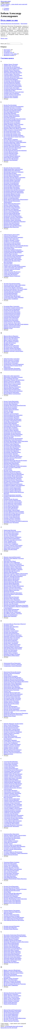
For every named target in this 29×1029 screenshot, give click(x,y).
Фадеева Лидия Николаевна (11, 886)
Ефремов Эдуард (8, 328)
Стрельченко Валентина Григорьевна (13, 815)
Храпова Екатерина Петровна (12, 916)
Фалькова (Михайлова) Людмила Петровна (15, 889)
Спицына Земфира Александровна (13, 808)
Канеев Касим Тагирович (10, 406)
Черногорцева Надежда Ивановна (13, 955)
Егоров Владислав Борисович (11, 310)
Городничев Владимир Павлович (12, 256)
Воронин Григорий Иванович (12, 223)
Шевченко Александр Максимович (13, 971)
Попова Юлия (7, 705)
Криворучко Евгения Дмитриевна (13, 479)
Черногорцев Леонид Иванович (12, 951)
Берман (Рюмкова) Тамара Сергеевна (13, 124)
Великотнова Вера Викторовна (12, 195)
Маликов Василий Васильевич (12, 570)
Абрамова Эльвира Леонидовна (12, 71)
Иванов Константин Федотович (12, 382)
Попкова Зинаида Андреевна (11, 702)
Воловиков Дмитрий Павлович (12, 218)
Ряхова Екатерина (8, 754)
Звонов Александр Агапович (11, 360)
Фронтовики (24, 23)
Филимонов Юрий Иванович (11, 894)
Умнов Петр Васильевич (10, 863)
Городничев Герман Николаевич (12, 258)
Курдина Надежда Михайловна (12, 514)
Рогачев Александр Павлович (11, 726)
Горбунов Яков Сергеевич (10, 254)
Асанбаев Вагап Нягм (9, 90)
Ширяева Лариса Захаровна (11, 978)
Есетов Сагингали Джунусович (12, 322)
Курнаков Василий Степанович (12, 519)
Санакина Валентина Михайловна (13, 783)
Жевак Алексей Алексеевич (11, 340)
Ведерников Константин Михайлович (14, 192)
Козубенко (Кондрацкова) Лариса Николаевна (16, 441)
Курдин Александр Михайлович (12, 500)
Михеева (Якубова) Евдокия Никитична (14, 602)
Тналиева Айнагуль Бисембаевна (12, 845)
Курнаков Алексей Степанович (12, 518)
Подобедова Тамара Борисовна (12, 696)
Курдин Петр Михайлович (11, 508)
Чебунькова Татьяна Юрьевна (11, 937)
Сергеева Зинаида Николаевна (12, 798)
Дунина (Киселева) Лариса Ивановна (14, 297)
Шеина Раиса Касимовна (10, 974)
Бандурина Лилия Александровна (13, 109)
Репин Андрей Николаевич (11, 725)
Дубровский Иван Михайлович (12, 296)
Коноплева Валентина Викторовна (13, 456)
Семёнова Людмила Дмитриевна (12, 793)
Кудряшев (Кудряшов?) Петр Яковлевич (14, 485)
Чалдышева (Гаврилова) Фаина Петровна (15, 935)
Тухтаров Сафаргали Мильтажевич (13, 852)
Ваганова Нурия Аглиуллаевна (12, 167)
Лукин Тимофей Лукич (10, 541)
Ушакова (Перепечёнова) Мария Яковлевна (15, 878)
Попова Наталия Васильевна (11, 703)
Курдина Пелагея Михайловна (12, 515)
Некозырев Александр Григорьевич (13, 636)
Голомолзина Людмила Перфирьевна (13, 251)
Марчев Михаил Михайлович (11, 579)
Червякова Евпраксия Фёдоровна (12, 940)
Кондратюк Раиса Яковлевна (11, 448)
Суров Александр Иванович (11, 819)
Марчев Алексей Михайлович (12, 577)
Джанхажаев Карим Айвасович (12, 286)
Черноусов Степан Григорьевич (12, 957)
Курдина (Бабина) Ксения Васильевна (14, 511)
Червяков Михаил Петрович (11, 939)
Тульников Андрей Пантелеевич (12, 847)
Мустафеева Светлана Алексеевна (13, 613)
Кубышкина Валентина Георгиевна (13, 484)
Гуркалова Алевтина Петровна (12, 269)
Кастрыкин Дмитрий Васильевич (12, 420)
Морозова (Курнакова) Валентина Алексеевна (16, 605)
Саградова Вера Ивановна (11, 761)
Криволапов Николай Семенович (12, 478)
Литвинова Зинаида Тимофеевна (12, 537)
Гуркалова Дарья (8, 270)
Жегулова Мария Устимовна (11, 341)
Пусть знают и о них (9, 20)
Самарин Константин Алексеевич (13, 778)
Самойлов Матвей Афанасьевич (12, 782)
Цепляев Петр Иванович (10, 927)
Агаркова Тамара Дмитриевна (12, 74)
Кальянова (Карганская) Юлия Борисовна (15, 405)
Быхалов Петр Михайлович (11, 158)
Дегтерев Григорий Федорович (12, 283)
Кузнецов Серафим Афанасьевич (12, 490)
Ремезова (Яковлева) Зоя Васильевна (13, 723)
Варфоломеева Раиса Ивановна (12, 170)
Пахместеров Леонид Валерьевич (12, 683)
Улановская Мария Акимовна (11, 862)
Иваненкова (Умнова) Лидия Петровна (14, 380)
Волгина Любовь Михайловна (12, 214)
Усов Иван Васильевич (10, 876)
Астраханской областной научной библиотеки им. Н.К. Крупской (12, 1027)
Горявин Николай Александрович (13, 259)
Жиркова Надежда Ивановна (11, 345)
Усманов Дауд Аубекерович (11, 866)
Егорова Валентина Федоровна (12, 313)
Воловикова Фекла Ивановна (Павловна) (15, 221)
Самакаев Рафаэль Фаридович (12, 772)
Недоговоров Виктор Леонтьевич (12, 635)
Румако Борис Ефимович (10, 740)
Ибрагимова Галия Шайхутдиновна (13, 377)
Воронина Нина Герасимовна (11, 224)
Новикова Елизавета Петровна (12, 654)
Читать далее (4, 38)
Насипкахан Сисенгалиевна (11, 630)
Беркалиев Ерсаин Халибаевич (12, 123)
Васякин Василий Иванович (11, 184)
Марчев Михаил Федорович (11, 580)
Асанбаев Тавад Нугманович (11, 93)
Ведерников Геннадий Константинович (14, 189)
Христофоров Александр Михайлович (14, 917)
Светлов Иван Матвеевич (10, 790)
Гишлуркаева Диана (9, 248)
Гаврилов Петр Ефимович (11, 236)
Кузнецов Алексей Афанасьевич (12, 488)
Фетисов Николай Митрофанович (13, 893)
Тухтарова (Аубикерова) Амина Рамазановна (16, 853)
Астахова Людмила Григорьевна (12, 94)
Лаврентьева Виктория (10, 530)
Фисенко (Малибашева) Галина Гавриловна (15, 898)
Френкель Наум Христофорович (12, 903)
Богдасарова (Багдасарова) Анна (12, 134)
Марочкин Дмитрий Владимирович (13, 576)
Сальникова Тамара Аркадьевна (12, 771)
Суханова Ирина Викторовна (11, 822)
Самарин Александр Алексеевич (12, 775)
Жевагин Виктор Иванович (11, 336)
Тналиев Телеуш (8, 843)
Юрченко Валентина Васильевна (12, 992)
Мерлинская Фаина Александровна (13, 594)
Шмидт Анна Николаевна (10, 979)
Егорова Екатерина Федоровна (12, 314)
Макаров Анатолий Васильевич (12, 557)
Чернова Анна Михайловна (11, 946)
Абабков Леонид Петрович (11, 64)
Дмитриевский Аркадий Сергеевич (13, 290)
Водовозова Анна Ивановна (11, 209)
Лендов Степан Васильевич (11, 534)
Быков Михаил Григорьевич (11, 157)
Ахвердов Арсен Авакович (11, 97)
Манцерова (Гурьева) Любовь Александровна (16, 573)
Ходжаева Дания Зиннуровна (11, 914)
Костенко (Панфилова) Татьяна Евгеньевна (15, 466)
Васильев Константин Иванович (12, 174)
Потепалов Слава (8, 712)
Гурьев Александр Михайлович (12, 271)
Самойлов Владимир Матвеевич (12, 781)
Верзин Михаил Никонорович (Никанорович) (16, 199)
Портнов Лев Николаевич (10, 706)
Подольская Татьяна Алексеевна (12, 698)
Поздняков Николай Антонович (12, 699)
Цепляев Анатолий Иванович (11, 926)
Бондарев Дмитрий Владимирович (13, 141)
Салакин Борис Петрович (10, 764)
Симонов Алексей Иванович (11, 800)
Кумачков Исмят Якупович (11, 499)
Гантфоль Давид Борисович (11, 238)
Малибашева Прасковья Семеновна (13, 569)
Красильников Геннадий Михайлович (14, 474)
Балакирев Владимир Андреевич (12, 107)
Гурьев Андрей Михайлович (11, 273)
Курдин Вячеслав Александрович (12, 503)
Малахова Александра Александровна (14, 565)
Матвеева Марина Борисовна (11, 590)
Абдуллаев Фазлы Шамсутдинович (13, 68)
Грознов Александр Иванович (12, 265)
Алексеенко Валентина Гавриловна (13, 78)
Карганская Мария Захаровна (11, 416)
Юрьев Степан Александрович (12, 998)
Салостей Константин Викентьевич (13, 769)
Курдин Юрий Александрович (12, 510)
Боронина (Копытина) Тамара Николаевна (15, 142)
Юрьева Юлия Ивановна (10, 1004)
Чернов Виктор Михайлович (11, 943)
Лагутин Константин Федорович (12, 531)
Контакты (6, 9)
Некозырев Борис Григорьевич (12, 637)
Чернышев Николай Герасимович (12, 958)
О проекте (6, 8)
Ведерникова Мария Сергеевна (12, 194)
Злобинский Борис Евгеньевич (12, 368)
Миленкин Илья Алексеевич (11, 598)
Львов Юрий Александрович (11, 548)
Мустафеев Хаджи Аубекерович (12, 612)
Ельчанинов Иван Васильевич (12, 316)
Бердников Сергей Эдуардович (12, 121)
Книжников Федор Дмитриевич (12, 431)
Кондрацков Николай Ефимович (12, 449)
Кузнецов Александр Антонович (12, 486)
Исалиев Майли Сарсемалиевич (12, 393)
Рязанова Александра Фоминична (13, 752)
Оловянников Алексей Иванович (12, 666)
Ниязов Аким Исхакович (10, 651)
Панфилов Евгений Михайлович (12, 677)
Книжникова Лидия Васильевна (12, 433)
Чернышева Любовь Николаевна (12, 959)
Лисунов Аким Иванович (10, 535)
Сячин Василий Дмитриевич (11, 826)
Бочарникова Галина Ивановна (12, 145)
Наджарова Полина (9, 628)
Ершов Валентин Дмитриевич (12, 321)
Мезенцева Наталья (9, 591)
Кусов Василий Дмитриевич (11, 522)
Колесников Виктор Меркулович (12, 442)
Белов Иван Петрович (9, 117)
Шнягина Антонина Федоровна (12, 981)
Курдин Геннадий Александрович (13, 504)
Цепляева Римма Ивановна (11, 929)
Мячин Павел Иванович (10, 616)
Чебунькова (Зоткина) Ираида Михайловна (15, 936)
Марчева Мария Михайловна (11, 583)
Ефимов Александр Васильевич (12, 325)
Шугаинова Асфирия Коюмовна (12, 982)
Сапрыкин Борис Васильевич (11, 786)
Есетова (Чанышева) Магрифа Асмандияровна (16, 324)
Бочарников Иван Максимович (12, 143)
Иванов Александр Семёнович (12, 381)
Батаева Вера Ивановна (10, 113)
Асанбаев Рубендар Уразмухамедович (14, 92)
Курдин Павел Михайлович (11, 507)
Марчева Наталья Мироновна (11, 584)
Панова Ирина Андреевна (11, 676)
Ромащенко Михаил (9, 734)
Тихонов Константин (9, 839)
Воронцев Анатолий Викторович (12, 225)
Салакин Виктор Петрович (11, 765)
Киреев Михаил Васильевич (11, 422)
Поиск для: (3, 43)
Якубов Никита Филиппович (11, 1012)
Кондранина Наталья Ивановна (12, 445)
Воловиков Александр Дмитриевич (13, 217)
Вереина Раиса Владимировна (12, 196)
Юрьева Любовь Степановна (11, 1001)
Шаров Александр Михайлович (12, 970)
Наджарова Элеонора (9, 629)
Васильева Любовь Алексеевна (12, 180)
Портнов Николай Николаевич (12, 707)
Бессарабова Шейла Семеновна (12, 125)
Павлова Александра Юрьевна (12, 673)
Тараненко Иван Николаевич (11, 834)
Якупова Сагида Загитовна (11, 1019)
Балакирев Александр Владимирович (14, 106)
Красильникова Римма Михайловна (13, 477)
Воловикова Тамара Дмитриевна (12, 220)
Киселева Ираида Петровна (11, 428)
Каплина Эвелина (8, 411)
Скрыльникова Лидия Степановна (13, 804)
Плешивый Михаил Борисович (12, 692)
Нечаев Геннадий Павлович (11, 641)
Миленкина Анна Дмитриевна (12, 599)
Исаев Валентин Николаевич (11, 392)
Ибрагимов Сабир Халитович (11, 375)
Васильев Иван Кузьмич (10, 173)
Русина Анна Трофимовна (11, 743)
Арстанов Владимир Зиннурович (12, 85)
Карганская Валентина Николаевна (13, 415)
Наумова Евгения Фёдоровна (11, 633)
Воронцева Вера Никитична (11, 227)
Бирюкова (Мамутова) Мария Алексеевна (15, 128)
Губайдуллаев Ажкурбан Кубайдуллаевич (15, 266)
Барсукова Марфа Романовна (11, 112)
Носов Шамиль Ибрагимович (11, 655)
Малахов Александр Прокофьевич (13, 564)
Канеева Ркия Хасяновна (10, 408)
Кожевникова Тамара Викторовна (13, 439)
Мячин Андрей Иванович (10, 615)
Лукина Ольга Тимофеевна (11, 544)
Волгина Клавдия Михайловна (12, 213)
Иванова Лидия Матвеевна (11, 385)
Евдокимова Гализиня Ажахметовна (13, 307)
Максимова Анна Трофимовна (12, 562)
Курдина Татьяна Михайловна (12, 517)
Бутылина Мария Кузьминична (12, 156)
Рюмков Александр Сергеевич (12, 745)
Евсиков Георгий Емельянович (12, 309)
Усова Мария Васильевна (10, 877)
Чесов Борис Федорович (10, 961)
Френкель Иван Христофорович (12, 901)
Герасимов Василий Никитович (12, 244)
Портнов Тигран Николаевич (11, 709)
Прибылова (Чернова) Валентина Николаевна (16, 713)
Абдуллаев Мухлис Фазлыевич (12, 67)
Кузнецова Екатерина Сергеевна (12, 495)
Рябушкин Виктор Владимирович (12, 749)
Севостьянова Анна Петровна (12, 792)
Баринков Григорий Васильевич (12, 110)
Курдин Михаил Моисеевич (11, 506)
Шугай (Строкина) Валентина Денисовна (15, 984)
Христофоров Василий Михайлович (13, 918)
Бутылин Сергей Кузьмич (10, 154)
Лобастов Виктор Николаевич (12, 538)
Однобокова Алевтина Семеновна (13, 664)
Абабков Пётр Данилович (10, 65)
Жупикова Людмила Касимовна (12, 348)
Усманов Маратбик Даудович (11, 867)
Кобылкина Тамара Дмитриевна (12, 435)
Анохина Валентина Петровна (12, 82)
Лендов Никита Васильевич (11, 533)
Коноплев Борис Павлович (11, 453)
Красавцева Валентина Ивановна (12, 473)
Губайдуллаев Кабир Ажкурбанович (13, 267)
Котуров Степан (8, 470)
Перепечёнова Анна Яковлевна (12, 687)
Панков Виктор (8, 674)
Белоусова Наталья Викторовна (12, 120)
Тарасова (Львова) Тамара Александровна (15, 835)
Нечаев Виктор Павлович (10, 640)
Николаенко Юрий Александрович (13, 647)
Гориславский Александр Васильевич (14, 255)
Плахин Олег (7, 691)
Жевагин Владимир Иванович (12, 337)
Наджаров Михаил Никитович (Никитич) (15, 624)
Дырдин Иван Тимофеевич (11, 298)
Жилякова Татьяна (8, 344)
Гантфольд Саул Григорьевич (11, 241)
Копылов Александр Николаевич (12, 457)
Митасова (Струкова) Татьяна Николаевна (15, 601)
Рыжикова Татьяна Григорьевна (12, 744)
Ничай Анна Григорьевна (10, 650)
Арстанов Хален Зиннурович (11, 87)
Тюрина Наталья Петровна (11, 854)
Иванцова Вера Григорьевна (11, 388)
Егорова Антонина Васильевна (12, 311)
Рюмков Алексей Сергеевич (11, 747)
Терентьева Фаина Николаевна (12, 836)
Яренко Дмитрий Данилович (11, 1021)
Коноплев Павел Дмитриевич (11, 455)
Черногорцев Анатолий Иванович (13, 948)
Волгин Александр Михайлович (12, 210)
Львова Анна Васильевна (10, 549)
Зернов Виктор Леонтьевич (11, 363)
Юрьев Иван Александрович (11, 997)
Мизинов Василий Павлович (11, 597)
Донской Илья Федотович (10, 294)
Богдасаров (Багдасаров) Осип (12, 131)
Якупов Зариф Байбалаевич (11, 1014)
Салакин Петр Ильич (9, 767)
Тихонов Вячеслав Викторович (12, 838)
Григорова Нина (8, 263)
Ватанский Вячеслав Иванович (12, 185)
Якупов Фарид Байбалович (11, 1015)
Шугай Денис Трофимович (11, 985)
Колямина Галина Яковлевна (11, 444)
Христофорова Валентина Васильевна (14, 920)
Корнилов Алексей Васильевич (12, 462)
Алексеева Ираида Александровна (13, 75)
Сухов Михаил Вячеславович (11, 823)
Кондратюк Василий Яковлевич (12, 446)
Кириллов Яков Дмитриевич (11, 424)
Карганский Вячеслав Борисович (12, 419)
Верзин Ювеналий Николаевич (12, 203)
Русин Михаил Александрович (12, 741)
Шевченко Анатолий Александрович (13, 973)
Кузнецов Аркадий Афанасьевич (12, 489)
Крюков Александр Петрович (11, 482)
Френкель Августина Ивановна (12, 900)
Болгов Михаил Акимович (11, 139)
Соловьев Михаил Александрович (13, 805)
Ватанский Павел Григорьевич (12, 188)
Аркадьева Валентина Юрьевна (12, 83)
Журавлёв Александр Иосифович (12, 349)
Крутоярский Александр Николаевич (13, 481)
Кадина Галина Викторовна (11, 401)
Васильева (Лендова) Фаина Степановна (14, 177)
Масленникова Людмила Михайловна (14, 586)
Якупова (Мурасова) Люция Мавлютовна (15, 1018)
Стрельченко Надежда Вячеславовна (13, 818)
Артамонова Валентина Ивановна (13, 89)
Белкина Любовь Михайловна (12, 116)
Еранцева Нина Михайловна (11, 317)
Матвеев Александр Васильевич (12, 587)
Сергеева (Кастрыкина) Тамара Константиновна (12, 796)
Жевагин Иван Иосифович (11, 338)
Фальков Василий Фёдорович (11, 887)
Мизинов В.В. (7, 595)
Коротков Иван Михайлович (11, 463)
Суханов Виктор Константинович (13, 820)
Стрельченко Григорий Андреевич (13, 816)
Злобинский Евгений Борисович (12, 369)
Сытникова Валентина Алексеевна (13, 825)
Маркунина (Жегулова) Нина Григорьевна (15, 575)
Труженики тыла (8, 52)
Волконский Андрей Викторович (12, 216)
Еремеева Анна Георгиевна (11, 318)
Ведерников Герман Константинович (13, 191)
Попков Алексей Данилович (11, 701)
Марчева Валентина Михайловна (12, 581)
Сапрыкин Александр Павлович (12, 785)
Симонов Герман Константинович (13, 801)
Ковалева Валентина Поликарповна (10, 23)
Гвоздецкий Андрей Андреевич (12, 243)
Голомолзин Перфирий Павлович (12, 249)
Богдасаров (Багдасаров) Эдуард (12, 132)
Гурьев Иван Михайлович (10, 274)
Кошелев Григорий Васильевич (12, 471)
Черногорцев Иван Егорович (11, 950)
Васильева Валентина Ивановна (12, 178)
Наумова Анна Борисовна (10, 632)
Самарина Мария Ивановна (11, 779)
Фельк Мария (7, 892)
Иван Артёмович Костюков (11, 378)
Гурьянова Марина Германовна (12, 276)
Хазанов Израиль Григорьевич (12, 910)
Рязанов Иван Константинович (12, 751)
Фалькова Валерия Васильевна (12, 890)
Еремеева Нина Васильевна (11, 320)
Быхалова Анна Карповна (10, 160)
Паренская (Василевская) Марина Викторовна (16, 681)
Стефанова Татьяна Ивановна (11, 812)
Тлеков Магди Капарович (10, 842)
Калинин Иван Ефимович (10, 404)
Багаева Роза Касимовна (10, 105)
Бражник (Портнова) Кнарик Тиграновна (15, 146)
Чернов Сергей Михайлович (11, 944)
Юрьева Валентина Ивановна (11, 999)
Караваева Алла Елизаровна (11, 413)
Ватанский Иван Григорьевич (12, 187)
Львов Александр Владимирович (12, 546)
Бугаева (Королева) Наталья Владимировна (15, 150)
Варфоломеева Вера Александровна (13, 169)
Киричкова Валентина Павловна (12, 426)
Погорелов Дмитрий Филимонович (13, 694)
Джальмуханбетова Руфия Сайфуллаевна (14, 285)
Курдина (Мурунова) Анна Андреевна (14, 513)
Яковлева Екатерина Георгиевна (12, 1011)
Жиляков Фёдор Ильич (10, 343)
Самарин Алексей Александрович (13, 776)
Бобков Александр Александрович (13, 129)
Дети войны (7, 51)
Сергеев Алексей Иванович (11, 794)
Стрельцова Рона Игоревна (11, 814)
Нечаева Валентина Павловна (12, 646)
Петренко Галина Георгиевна (11, 690)
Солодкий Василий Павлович (12, 807)
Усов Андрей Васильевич (10, 871)
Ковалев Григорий (8, 437)
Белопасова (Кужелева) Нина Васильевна (15, 118)
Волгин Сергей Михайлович (11, 212)
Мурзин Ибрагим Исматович (11, 609)
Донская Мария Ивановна (10, 293)
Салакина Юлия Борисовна (11, 768)
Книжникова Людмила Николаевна (13, 434)
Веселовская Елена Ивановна (11, 206)
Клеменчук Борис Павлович (11, 430)
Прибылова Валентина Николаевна (13, 714)
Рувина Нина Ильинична (10, 736)
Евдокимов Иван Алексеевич (11, 306)
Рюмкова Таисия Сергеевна (11, 748)
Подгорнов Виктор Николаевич (12, 695)
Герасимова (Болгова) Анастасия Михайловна (16, 245)
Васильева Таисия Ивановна (11, 183)
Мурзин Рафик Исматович (11, 610)
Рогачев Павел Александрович (12, 729)
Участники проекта (7, 58)
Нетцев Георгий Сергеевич (11, 639)
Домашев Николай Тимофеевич (12, 291)
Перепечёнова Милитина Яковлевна (13, 688)
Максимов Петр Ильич (10, 561)
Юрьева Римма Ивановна (10, 1002)
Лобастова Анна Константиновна (12, 539)
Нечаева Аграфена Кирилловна (12, 644)
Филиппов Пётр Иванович (11, 896)
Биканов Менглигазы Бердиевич (12, 127)
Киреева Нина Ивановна (10, 423)
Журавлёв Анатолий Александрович (13, 351)
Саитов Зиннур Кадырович (11, 763)
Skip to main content (6, 1)
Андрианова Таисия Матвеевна (12, 81)
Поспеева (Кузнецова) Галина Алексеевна (15, 710)
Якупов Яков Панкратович (11, 1016)
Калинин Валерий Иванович (11, 402)
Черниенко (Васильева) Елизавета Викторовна (16, 941)
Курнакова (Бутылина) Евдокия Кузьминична (16, 521)
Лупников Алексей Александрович (13, 545)
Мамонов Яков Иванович (10, 572)
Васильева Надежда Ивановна (12, 181)
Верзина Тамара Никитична (11, 205)
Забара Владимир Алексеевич (11, 358)
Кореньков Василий (9, 459)
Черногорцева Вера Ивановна (12, 954)
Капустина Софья (8, 412)
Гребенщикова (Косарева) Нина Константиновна (12, 261)
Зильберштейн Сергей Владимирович (14, 364)
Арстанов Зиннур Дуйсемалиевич (13, 86)
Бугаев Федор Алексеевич (11, 149)
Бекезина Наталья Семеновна (11, 114)
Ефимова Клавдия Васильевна (12, 327)
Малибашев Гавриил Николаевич (12, 566)
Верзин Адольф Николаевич (11, 198)
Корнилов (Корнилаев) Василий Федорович (15, 460)
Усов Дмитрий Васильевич (11, 874)
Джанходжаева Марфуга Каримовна (13, 287)
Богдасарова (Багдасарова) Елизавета (13, 135)
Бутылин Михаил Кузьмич (11, 152)
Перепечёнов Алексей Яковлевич (12, 684)
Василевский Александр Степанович (13, 172)
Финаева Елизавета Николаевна (12, 897)
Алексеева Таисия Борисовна (11, 76)
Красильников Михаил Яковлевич (13, 475)
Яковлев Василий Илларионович (12, 1010)
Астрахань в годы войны (10, 53)
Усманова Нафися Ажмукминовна (13, 869)
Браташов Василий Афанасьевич (12, 147)
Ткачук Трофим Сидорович (11, 841)
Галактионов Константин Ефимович (13, 237)
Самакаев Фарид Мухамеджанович (13, 774)
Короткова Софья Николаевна (11, 464)
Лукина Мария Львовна (10, 542)
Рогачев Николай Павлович (11, 727)
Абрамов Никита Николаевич (11, 69)
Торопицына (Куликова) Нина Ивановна (14, 846)
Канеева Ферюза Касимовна (11, 409)
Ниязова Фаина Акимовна (11, 652)
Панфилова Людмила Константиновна (14, 680)
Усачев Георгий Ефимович (11, 865)
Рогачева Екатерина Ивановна (12, 730)
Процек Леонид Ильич (10, 716)
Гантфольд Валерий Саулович (12, 240)
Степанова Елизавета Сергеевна (12, 809)
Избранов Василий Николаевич (12, 389)
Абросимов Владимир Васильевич (13, 72)
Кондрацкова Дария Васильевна (12, 452)
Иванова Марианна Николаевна (12, 386)
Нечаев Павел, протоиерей (11, 643)
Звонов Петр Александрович (11, 361)
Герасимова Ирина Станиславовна (13, 247)
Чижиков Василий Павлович (11, 962)
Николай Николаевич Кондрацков (13, 648)
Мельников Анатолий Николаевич (13, 592)
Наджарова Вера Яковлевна (11, 626)
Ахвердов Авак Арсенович (11, 96)
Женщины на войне (9, 55)
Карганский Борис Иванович (11, 417)
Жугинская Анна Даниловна (11, 347)
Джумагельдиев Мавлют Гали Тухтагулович (15, 289)
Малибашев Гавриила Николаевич (13, 568)
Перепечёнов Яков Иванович (11, 685)
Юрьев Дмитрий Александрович (12, 995)
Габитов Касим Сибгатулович (12, 234)
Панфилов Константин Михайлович (13, 678)
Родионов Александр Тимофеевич (13, 732)
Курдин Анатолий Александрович (13, 501)
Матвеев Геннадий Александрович (13, 588)
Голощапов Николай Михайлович (13, 252)
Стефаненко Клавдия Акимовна (12, 811)
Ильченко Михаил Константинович (13, 391)
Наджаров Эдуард (8, 625)
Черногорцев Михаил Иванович (12, 952)
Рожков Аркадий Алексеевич (11, 733)
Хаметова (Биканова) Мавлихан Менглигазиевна (12, 912)
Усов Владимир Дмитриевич (11, 873)
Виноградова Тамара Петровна (12, 207)
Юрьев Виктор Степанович (11, 994)
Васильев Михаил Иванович (11, 176)
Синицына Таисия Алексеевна (12, 803)
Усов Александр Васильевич (11, 870)
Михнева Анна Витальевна (11, 603)
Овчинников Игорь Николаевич (12, 663)
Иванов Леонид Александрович (12, 384)
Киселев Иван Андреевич (10, 427)
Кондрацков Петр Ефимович (11, 451)
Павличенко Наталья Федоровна (12, 672)
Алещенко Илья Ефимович (11, 79)
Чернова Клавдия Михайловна (12, 947)
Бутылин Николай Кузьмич (11, 153)
